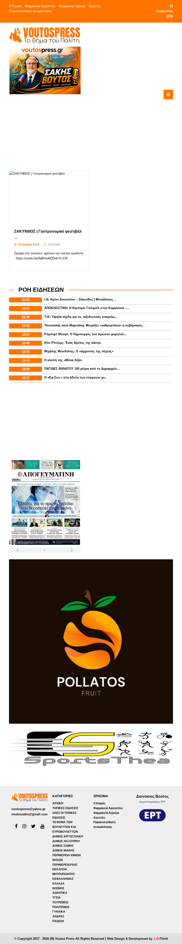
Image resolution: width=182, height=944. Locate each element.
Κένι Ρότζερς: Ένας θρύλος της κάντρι (72, 342)
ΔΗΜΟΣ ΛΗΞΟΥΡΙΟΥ (66, 841)
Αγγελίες (95, 6)
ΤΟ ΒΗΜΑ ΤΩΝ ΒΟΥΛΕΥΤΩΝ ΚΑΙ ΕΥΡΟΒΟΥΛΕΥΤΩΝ (65, 827)
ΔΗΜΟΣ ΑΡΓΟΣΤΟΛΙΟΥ (67, 836)
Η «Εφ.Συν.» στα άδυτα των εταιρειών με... (76, 377)
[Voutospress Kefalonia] (44, 35)
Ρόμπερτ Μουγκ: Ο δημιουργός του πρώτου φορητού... (85, 334)
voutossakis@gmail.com (29, 814)
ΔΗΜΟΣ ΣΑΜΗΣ (62, 845)
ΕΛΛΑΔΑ (54, 244)
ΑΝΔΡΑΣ (58, 916)
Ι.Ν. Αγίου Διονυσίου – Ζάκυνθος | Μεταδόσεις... (80, 299)
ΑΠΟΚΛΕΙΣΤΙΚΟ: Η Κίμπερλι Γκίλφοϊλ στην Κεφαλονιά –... (86, 308)
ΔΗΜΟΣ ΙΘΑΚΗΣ (63, 850)
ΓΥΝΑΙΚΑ (58, 911)
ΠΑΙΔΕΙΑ (58, 921)
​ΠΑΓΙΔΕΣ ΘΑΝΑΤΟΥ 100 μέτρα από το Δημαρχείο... (82, 368)
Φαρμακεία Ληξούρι (72, 6)
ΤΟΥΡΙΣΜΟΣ (60, 902)
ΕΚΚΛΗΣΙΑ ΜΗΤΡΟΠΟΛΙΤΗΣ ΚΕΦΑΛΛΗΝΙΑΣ (63, 874)
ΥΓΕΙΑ (56, 897)
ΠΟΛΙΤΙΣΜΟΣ (60, 907)
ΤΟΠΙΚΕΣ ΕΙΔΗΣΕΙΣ (65, 808)
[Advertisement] (108, 128)
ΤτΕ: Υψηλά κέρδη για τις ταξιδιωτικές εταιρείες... (81, 317)
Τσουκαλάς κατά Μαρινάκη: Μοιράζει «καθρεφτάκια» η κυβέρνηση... (94, 325)
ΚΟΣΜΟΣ (58, 888)
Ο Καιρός (15, 6)
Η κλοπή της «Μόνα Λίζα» (63, 360)
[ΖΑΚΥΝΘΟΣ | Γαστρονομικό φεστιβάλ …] (48, 197)
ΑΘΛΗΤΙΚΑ (59, 893)
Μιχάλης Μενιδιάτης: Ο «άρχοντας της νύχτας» (79, 351)
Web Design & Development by (137, 938)
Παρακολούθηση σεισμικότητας (30, 11)
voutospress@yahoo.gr (28, 809)
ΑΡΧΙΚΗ (57, 803)
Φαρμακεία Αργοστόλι (40, 6)
